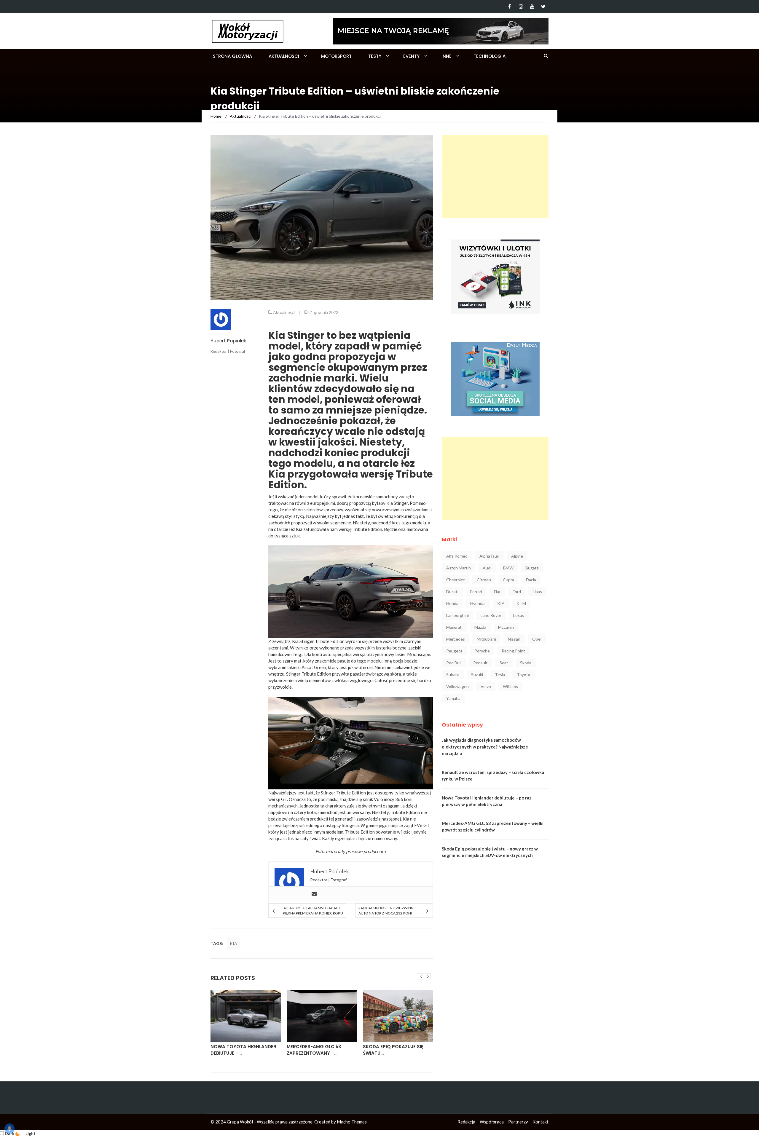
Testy (374, 56)
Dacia (531, 579)
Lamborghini (457, 615)
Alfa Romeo (457, 555)
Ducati (452, 591)
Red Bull (453, 662)
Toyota (523, 674)
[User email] (314, 894)
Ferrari (476, 591)
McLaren (506, 627)
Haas (537, 591)
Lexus (518, 615)
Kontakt (540, 1121)
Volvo (486, 686)
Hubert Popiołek (228, 341)
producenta (374, 851)
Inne (446, 56)
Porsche (482, 650)
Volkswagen (457, 686)
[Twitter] (543, 6)
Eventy (411, 56)
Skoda (525, 662)
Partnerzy (518, 1121)
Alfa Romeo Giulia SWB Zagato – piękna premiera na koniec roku (313, 910)
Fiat (497, 591)
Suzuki (477, 674)
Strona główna (232, 56)
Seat (504, 662)
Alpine (517, 555)
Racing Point (513, 650)
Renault (480, 662)
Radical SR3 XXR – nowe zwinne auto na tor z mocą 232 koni (387, 910)
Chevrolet (455, 579)
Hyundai (477, 603)
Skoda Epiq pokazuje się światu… (393, 1049)
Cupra (508, 579)
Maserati (454, 627)
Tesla (500, 674)
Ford (517, 591)
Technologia (489, 56)
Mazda (480, 627)
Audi (487, 567)
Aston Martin (458, 567)
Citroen (484, 579)
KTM (521, 603)
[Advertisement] (495, 176)
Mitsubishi (486, 638)
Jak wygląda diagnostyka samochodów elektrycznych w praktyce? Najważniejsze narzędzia (485, 746)
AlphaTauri (489, 555)
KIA (233, 943)
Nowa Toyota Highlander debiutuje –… (243, 1049)
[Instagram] (521, 6)
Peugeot (454, 650)
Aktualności (284, 56)
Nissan (514, 638)
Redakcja (466, 1121)
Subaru (452, 674)
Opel (536, 638)
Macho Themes (352, 1121)
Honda (452, 603)
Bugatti (532, 567)
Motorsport (336, 56)
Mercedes (455, 638)
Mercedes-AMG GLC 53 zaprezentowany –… (314, 1049)
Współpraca (492, 1121)
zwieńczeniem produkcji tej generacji (317, 818)
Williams (510, 686)
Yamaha (453, 698)
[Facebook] (509, 6)
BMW (508, 567)
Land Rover (491, 615)
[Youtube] (532, 6)
